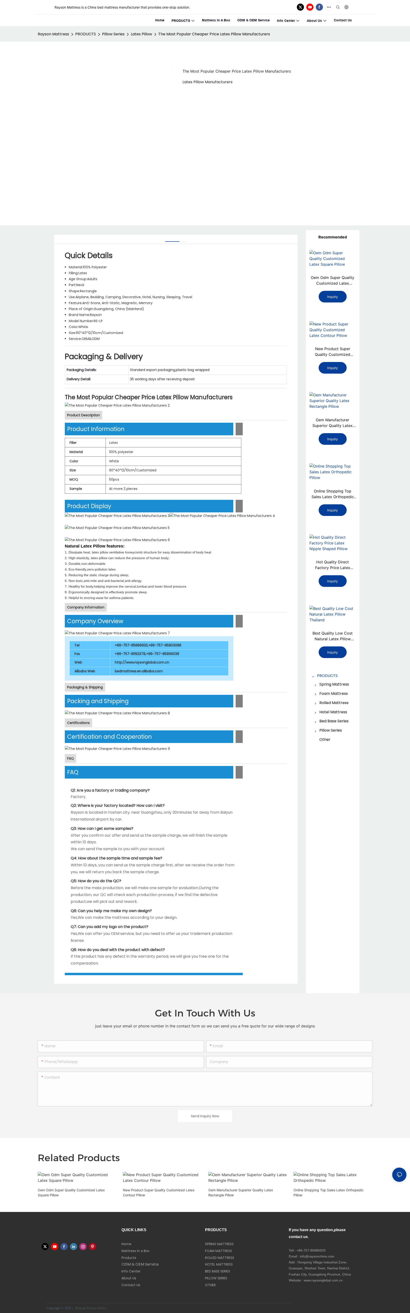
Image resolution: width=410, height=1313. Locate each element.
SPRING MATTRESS (219, 1244)
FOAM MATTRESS (218, 1250)
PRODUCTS (85, 34)
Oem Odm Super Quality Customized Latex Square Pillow (332, 280)
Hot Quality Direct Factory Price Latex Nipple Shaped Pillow (332, 565)
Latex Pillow (141, 34)
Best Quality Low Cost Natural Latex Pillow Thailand (332, 636)
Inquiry (332, 297)
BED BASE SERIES (217, 1271)
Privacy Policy (96, 1308)
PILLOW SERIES (216, 1278)
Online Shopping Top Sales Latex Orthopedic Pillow (333, 494)
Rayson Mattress (53, 34)
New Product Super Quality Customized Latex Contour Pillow (332, 351)
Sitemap (80, 1308)
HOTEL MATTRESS (219, 1264)
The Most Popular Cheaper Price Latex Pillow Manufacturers (214, 34)
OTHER (210, 1285)
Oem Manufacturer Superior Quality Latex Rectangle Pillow (332, 423)
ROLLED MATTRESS (219, 1257)
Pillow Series (113, 34)
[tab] (172, 240)
